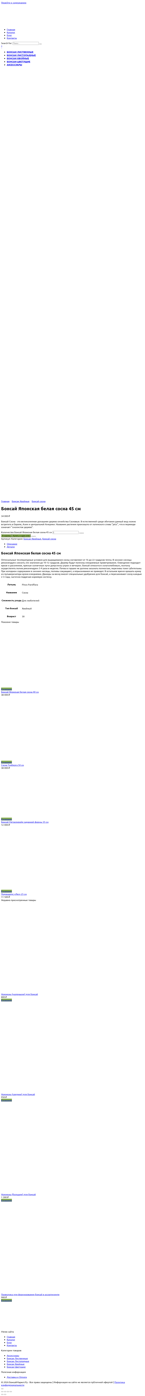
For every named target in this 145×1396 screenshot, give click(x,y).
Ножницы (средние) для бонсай (18, 1094)
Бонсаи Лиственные (20, 51)
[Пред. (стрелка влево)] (2, 1394)
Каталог (11, 32)
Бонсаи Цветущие (18, 61)
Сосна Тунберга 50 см (12, 765)
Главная (11, 29)
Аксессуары (14, 64)
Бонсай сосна (38, 501)
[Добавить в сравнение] (35, 536)
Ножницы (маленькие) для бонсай (19, 994)
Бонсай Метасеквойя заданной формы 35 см (25, 821)
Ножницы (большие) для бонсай (18, 1194)
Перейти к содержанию (13, 2)
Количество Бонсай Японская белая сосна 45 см (26, 532)
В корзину (6, 536)
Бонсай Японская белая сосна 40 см (20, 691)
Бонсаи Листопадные (21, 55)
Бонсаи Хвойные (18, 58)
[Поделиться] (5, 1391)
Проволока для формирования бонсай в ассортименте (30, 1294)
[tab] (75, 543)
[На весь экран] (8, 1391)
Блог (9, 35)
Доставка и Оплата (17, 1377)
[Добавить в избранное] (32, 536)
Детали (11, 546)
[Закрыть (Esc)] (2, 1391)
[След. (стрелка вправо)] (5, 1394)
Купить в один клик (21, 536)
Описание (12, 543)
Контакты (12, 37)
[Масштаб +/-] (11, 1391)
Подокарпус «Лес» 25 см (14, 894)
